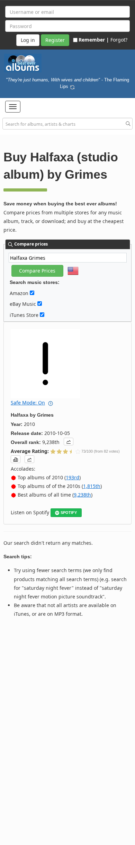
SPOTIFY (69, 512)
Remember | (94, 39)
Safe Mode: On (28, 402)
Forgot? (118, 39)
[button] (12, 107)
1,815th (91, 486)
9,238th (82, 494)
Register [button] (55, 40)
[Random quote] (72, 86)
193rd (72, 477)
